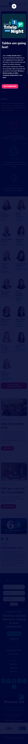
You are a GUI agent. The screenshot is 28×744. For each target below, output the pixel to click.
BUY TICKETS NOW (10, 86)
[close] (14, 6)
